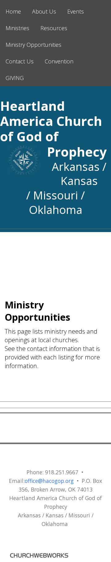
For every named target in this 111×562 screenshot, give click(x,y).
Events (75, 11)
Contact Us (20, 61)
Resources (53, 28)
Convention (59, 61)
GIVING (15, 78)
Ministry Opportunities (33, 44)
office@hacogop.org (49, 480)
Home (13, 11)
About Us (44, 11)
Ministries (17, 28)
